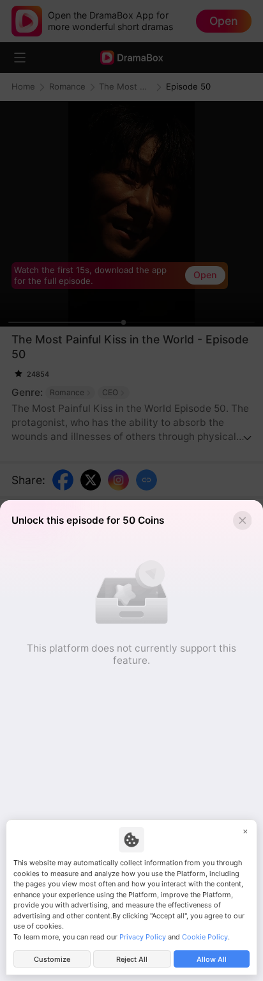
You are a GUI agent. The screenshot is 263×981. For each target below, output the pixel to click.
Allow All (212, 959)
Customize (52, 959)
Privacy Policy (142, 936)
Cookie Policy (205, 936)
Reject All (131, 959)
